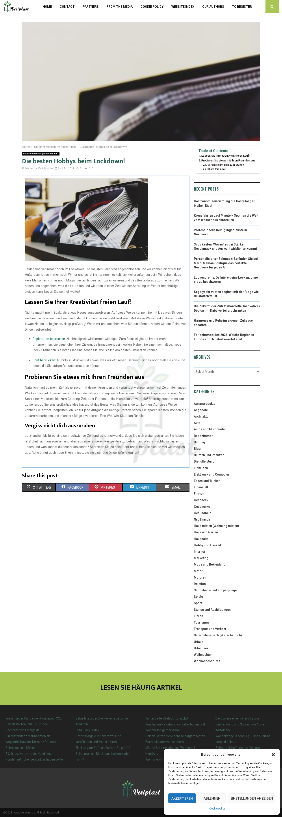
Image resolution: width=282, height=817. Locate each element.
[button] (273, 754)
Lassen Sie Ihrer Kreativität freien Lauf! (225, 155)
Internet (199, 551)
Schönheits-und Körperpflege (215, 590)
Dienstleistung (204, 461)
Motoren (200, 577)
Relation (200, 584)
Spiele (198, 596)
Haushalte (201, 539)
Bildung (199, 442)
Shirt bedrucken (44, 360)
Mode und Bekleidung (209, 564)
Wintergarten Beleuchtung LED (166, 718)
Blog (197, 448)
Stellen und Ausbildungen (212, 609)
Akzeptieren (182, 798)
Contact (67, 6)
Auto (197, 423)
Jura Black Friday (87, 730)
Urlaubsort (201, 648)
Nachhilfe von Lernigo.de (23, 730)
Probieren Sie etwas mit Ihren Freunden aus (228, 160)
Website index (182, 6)
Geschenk (201, 500)
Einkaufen (201, 468)
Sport (198, 603)
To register (242, 6)
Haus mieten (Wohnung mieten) (216, 526)
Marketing (201, 558)
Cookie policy (217, 808)
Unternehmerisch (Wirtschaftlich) (40, 153)
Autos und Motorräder (210, 429)
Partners (91, 6)
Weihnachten (203, 654)
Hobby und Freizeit (207, 545)
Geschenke (202, 506)
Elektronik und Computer (211, 474)
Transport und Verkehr (210, 629)
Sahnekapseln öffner (20, 748)
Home (47, 6)
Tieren (198, 616)
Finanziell (201, 487)
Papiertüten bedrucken (49, 339)
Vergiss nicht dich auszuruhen (226, 164)
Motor (198, 571)
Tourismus (202, 622)
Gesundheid (203, 513)
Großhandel (202, 519)
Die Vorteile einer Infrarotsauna (237, 718)
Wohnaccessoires (207, 661)
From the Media (120, 6)
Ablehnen (212, 798)
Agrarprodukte (204, 403)
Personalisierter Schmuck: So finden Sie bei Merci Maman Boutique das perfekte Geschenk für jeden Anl (226, 263)
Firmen (199, 493)
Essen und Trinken (207, 481)
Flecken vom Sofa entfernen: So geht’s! (103, 748)
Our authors (213, 6)
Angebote (201, 410)
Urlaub (198, 642)
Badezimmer (203, 436)
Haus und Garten (206, 532)
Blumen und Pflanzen (209, 455)
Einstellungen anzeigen (251, 798)
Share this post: (217, 169)
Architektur (202, 416)
